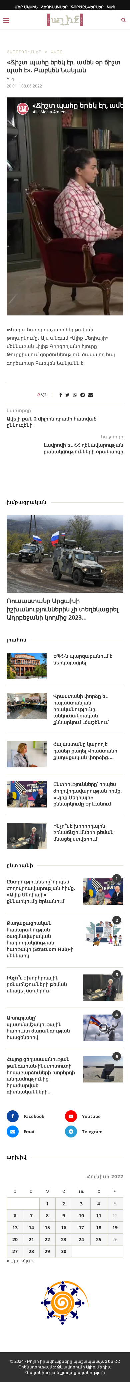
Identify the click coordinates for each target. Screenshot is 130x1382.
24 (81, 1239)
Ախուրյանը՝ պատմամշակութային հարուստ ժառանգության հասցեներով (38, 1027)
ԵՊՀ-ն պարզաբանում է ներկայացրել (82, 659)
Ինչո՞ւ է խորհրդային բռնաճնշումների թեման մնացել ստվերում (83, 832)
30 (63, 1251)
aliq (10, 79)
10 (81, 1215)
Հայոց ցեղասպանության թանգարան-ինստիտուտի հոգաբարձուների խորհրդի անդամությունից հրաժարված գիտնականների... (41, 1075)
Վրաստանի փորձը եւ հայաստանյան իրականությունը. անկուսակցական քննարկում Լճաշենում (81, 709)
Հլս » (28, 1260)
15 (47, 1227)
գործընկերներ (87, 6)
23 (63, 1239)
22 (47, 1239)
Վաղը (57, 52)
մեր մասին (26, 6)
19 (115, 1227)
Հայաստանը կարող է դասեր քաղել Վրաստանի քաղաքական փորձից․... (85, 750)
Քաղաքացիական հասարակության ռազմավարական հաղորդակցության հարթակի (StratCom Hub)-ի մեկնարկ (40, 939)
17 (81, 1227)
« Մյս (12, 1260)
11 (98, 1215)
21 (31, 1239)
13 (15, 1227)
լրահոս (17, 639)
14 (31, 1227)
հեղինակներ (54, 6)
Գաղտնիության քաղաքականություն (65, 1372)
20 (15, 1239)
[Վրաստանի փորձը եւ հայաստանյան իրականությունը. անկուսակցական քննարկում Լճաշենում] (27, 706)
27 (15, 1251)
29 (47, 1251)
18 (98, 1227)
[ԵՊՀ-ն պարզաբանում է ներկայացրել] (27, 666)
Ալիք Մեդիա (99, 1367)
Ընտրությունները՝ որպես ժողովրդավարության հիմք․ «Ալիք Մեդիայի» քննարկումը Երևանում (87, 794)
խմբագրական (27, 502)
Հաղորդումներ (24, 52)
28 (31, 1251)
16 (63, 1227)
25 (98, 1239)
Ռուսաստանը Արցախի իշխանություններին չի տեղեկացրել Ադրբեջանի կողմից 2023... (62, 609)
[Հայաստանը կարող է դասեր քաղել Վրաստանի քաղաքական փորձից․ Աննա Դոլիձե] (27, 754)
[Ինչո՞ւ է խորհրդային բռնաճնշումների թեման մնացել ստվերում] (27, 836)
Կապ (111, 6)
